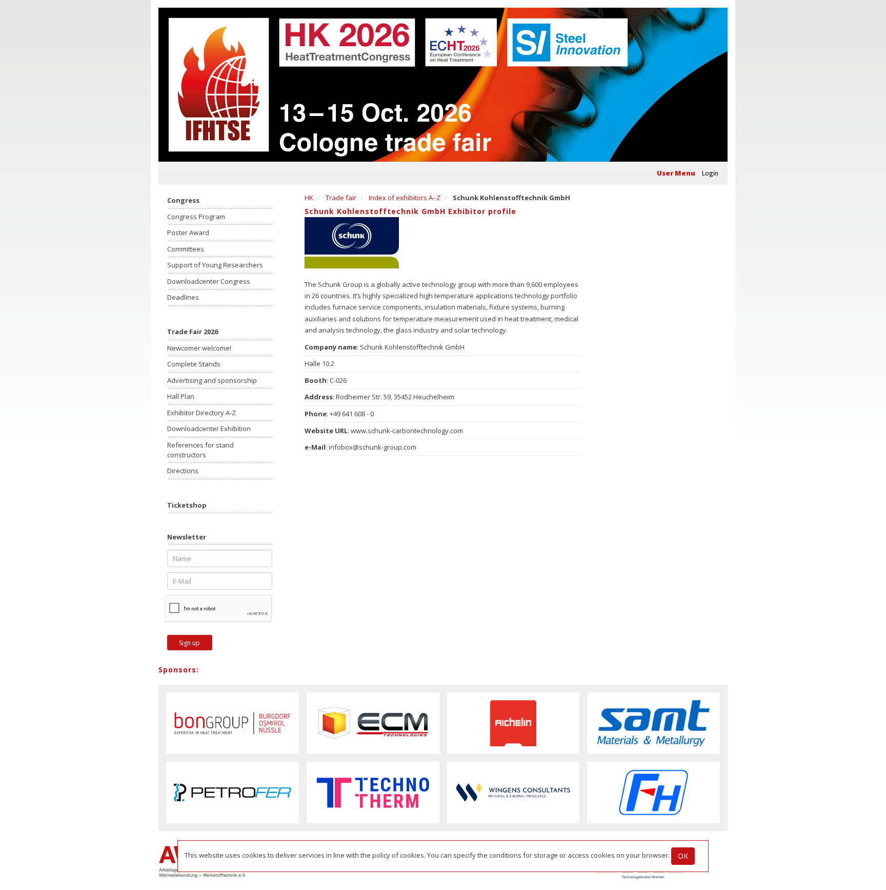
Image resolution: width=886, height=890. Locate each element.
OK (683, 856)
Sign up (189, 643)
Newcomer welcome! (199, 348)
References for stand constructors (200, 449)
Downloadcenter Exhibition (209, 428)
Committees (185, 249)
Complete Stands (193, 364)
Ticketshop (187, 505)
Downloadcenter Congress (208, 281)
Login (710, 173)
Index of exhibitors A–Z (404, 197)
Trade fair (341, 197)
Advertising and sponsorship (212, 380)
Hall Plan (180, 396)
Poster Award (188, 232)
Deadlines (183, 297)
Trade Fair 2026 (192, 331)
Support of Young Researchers (215, 264)
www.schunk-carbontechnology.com (407, 430)
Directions (182, 470)
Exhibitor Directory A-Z (201, 412)
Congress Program (196, 216)
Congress (183, 200)
